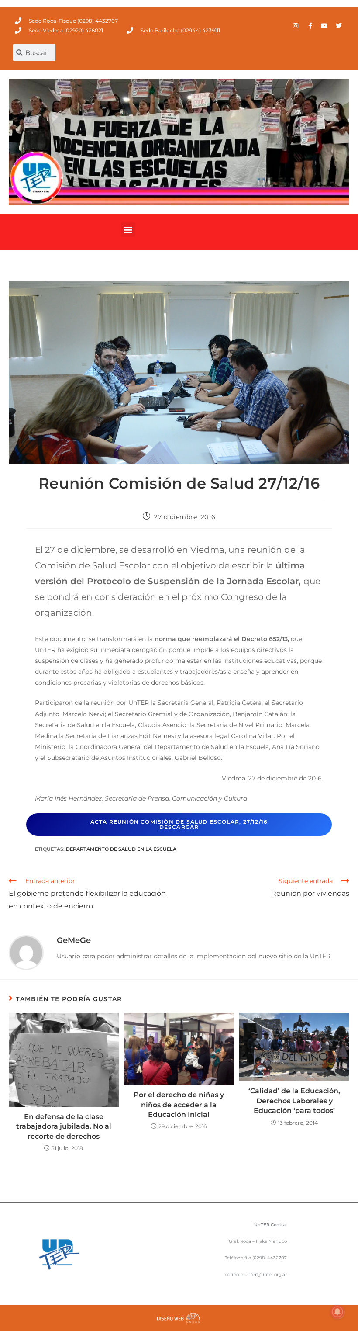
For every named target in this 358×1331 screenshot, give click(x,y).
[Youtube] (324, 26)
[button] (128, 229)
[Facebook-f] (310, 26)
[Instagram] (295, 26)
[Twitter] (339, 26)
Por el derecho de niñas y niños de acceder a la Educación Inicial (179, 1105)
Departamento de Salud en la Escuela (121, 849)
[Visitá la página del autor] (26, 952)
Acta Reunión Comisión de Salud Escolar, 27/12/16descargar (179, 824)
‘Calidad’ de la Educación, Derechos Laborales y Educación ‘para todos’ (294, 1101)
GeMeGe (74, 940)
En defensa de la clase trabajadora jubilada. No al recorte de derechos (63, 1126)
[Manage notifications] (337, 1312)
